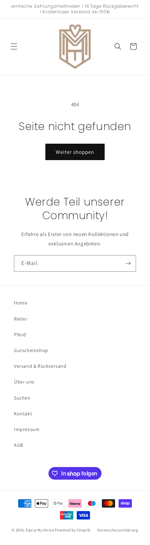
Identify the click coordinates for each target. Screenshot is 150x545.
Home (20, 303)
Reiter (21, 319)
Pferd (20, 334)
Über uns (24, 382)
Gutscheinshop (31, 350)
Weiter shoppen (75, 152)
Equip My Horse (40, 530)
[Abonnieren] (128, 263)
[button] (14, 46)
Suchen (22, 398)
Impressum (26, 429)
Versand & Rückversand (40, 366)
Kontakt (23, 413)
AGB (18, 445)
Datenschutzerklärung (117, 530)
